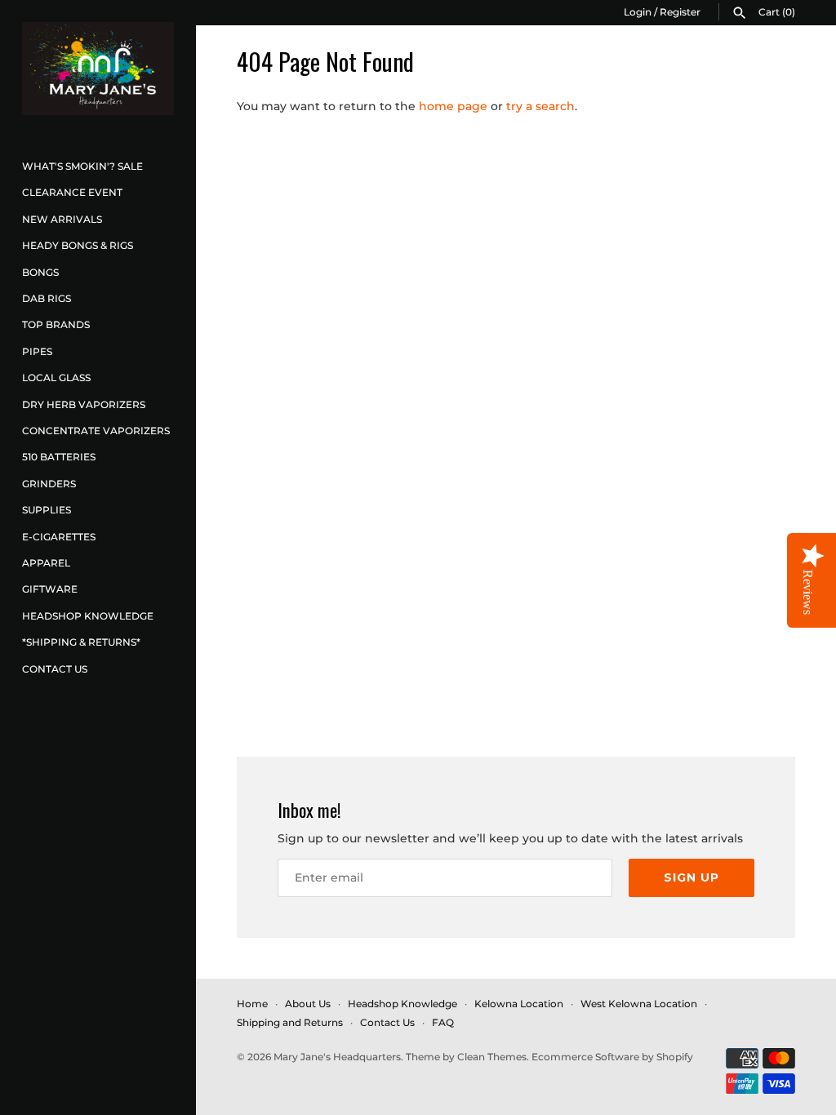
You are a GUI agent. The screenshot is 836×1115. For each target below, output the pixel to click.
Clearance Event (72, 192)
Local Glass (56, 377)
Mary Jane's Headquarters (337, 1057)
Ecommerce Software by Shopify (612, 1057)
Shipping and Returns (290, 1022)
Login (637, 12)
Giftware (50, 589)
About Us (308, 1003)
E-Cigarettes (59, 537)
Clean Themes (492, 1057)
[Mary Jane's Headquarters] (98, 68)
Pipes (37, 351)
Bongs (40, 272)
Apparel (46, 563)
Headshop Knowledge (87, 616)
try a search (540, 106)
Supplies (46, 510)
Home (252, 1003)
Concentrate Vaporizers (96, 430)
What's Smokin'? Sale (82, 166)
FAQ (443, 1022)
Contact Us (54, 669)
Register (680, 12)
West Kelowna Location (638, 1003)
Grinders (49, 484)
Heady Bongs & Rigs (77, 245)
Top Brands (56, 324)
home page (453, 106)
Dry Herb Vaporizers (83, 404)
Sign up (691, 877)
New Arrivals (62, 219)
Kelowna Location (518, 1003)
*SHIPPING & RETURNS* (81, 642)
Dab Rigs (46, 298)
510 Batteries (59, 457)
